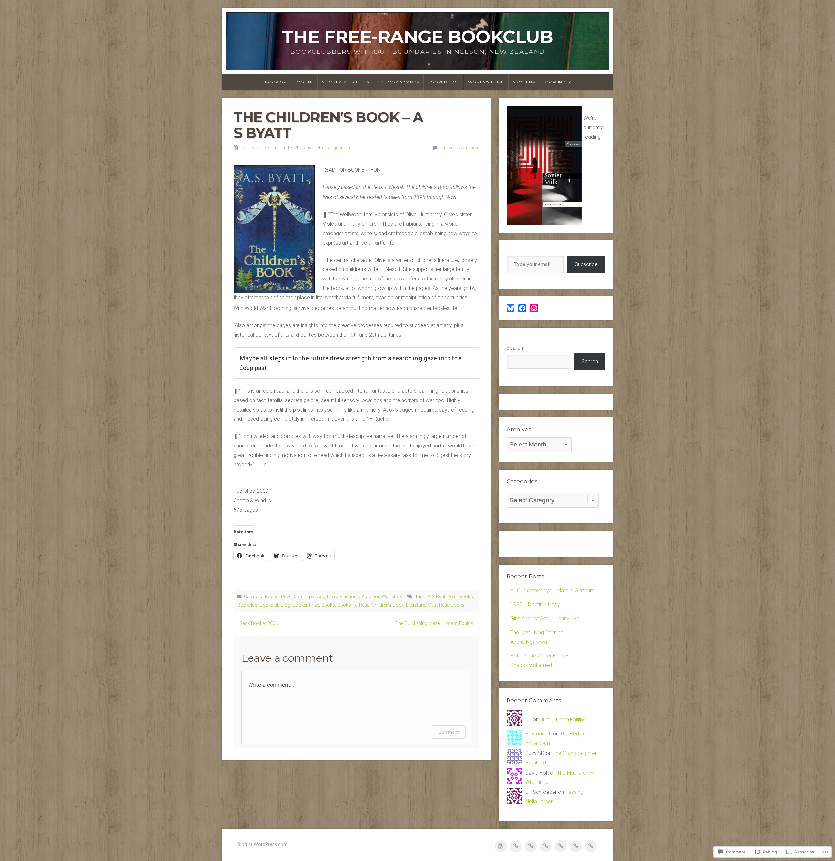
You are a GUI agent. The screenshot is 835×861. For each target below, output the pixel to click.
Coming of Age (309, 596)
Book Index (557, 82)
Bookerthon (444, 82)
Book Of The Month (289, 82)
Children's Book (388, 605)
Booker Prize (278, 596)
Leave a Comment (460, 148)
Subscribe (586, 264)
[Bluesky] (510, 308)
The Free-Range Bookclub (417, 37)
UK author (369, 596)
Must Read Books (445, 605)
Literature (415, 605)
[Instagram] (534, 308)
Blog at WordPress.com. (263, 844)
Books (328, 605)
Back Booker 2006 (258, 623)
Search (515, 348)
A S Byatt (437, 596)
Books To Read (353, 605)
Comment (448, 732)
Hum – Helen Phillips (562, 720)
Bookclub (247, 605)
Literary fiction (342, 596)
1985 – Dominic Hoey (535, 604)
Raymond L (538, 734)
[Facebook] (522, 308)
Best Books (461, 596)
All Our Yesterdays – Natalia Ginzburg (552, 590)
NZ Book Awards (398, 82)
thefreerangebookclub (335, 148)
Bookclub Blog (275, 605)
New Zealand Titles (345, 82)
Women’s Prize (486, 82)
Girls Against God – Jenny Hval (545, 618)
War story (392, 596)
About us (523, 82)
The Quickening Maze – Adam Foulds (434, 623)
